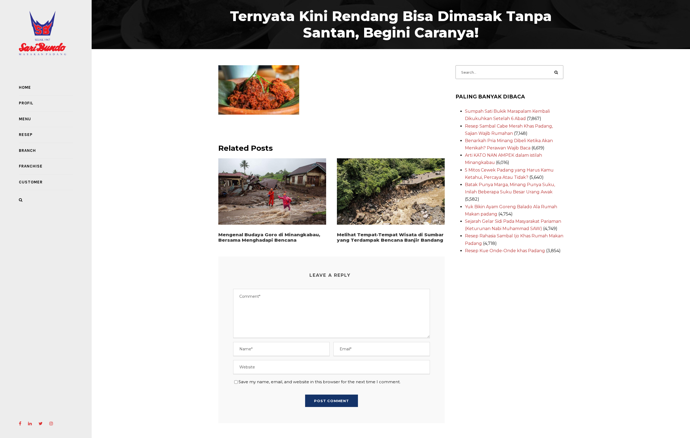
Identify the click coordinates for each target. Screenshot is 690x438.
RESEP (26, 134)
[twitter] (41, 423)
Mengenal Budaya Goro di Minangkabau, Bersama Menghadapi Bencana (269, 237)
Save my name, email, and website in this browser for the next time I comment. (320, 381)
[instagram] (51, 423)
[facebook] (20, 423)
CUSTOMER (31, 182)
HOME (25, 87)
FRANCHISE (31, 166)
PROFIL (26, 103)
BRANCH (27, 150)
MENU (25, 119)
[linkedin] (30, 423)
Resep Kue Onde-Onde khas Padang (505, 250)
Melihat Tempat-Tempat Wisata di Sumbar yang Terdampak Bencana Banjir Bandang (390, 237)
